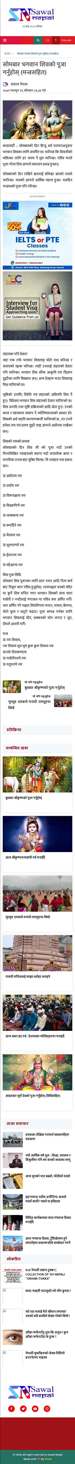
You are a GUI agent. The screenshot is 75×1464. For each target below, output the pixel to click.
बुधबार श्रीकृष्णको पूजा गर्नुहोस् (23, 798)
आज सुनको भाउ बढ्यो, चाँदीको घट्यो (47, 1176)
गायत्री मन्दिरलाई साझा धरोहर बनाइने (27, 977)
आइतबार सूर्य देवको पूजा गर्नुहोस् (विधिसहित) (32, 1096)
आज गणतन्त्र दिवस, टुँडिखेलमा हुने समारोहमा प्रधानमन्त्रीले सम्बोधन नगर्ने (47, 1241)
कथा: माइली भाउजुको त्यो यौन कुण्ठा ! (48, 1291)
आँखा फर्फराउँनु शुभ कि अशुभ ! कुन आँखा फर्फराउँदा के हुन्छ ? (46, 1334)
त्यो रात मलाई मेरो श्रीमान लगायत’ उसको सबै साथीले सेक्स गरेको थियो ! (47, 1314)
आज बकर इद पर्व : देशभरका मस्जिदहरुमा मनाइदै (34, 1036)
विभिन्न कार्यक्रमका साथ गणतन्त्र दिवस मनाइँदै (48, 1220)
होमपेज (7, 54)
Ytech (48, 1459)
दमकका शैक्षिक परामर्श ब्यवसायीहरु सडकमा (47, 1137)
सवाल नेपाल (19, 84)
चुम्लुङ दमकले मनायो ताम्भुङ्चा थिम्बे (27, 917)
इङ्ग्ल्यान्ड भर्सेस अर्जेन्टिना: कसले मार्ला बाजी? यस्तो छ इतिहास (45, 1199)
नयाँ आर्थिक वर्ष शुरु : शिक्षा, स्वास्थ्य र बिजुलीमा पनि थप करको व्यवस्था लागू (48, 1157)
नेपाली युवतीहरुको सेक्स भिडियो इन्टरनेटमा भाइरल (45, 1355)
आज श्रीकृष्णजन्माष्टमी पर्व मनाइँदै (25, 857)
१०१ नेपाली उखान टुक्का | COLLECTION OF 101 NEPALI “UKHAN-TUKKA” (45, 1274)
